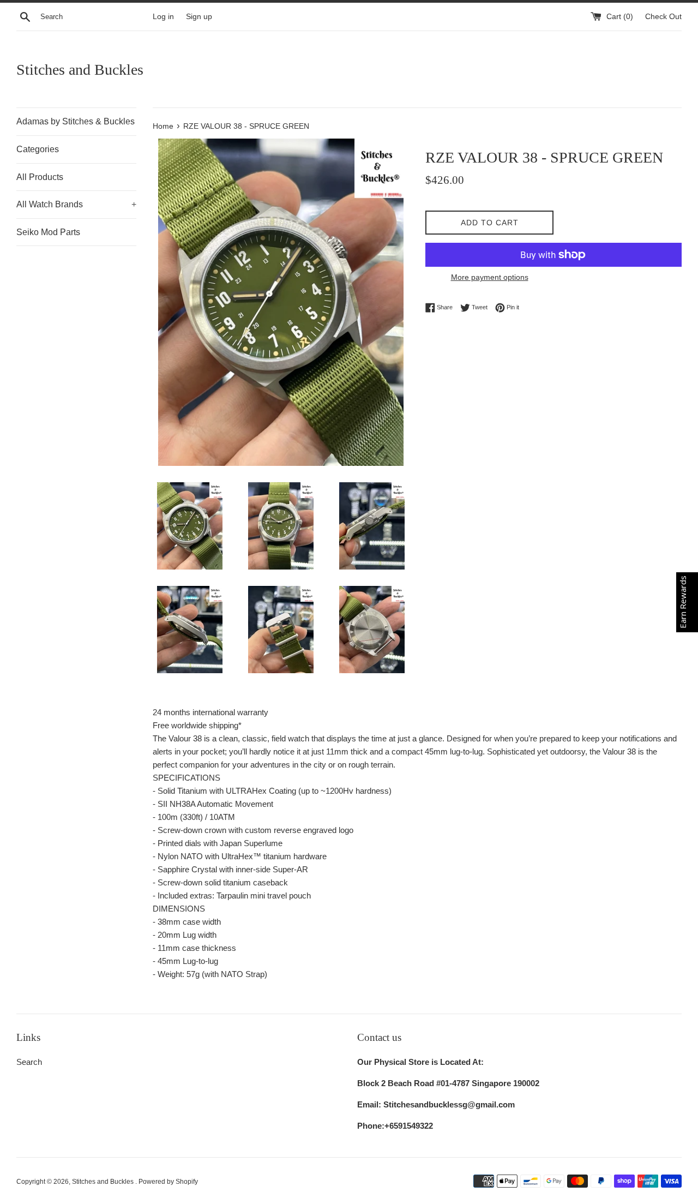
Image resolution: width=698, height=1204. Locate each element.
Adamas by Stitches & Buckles (75, 121)
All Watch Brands (76, 204)
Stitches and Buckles (79, 69)
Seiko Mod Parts (48, 232)
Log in (163, 17)
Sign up (199, 17)
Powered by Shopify (168, 1181)
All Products (39, 177)
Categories (37, 149)
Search (29, 1062)
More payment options (489, 277)
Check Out (663, 17)
